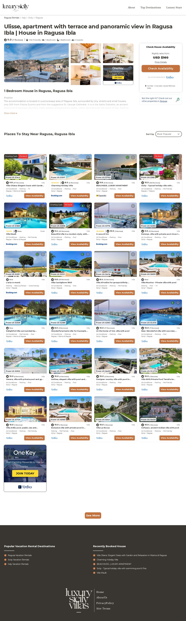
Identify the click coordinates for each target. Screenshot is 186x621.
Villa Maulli (11, 234)
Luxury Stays (174, 7)
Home (100, 592)
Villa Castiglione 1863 (61, 282)
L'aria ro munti (13, 282)
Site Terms (103, 608)
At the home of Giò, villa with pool (112, 331)
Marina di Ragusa (19, 191)
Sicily (30, 18)
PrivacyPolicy (105, 603)
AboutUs (101, 597)
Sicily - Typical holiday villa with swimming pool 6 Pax (121, 568)
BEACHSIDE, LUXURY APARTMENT (112, 185)
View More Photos (16, 78)
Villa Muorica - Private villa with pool (158, 282)
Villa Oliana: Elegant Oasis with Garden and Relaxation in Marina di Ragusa (132, 555)
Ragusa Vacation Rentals (20, 555)
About (131, 7)
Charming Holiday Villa (62, 185)
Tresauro (152, 191)
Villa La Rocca (102, 428)
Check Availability (160, 68)
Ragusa (39, 18)
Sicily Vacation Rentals (18, 559)
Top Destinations (151, 7)
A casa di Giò (102, 234)
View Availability (34, 195)
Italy (24, 18)
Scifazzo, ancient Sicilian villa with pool (160, 428)
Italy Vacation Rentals (18, 564)
